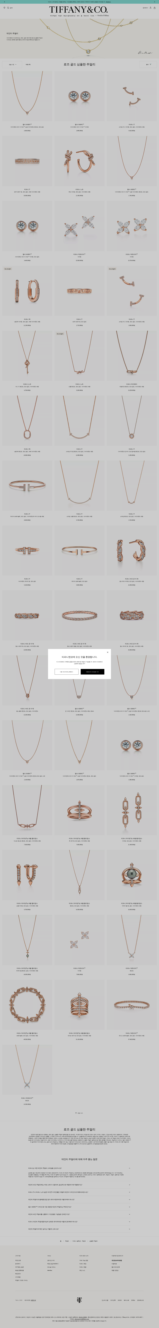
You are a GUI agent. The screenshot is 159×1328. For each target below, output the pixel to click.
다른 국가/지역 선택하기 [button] (66, 672)
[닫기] (108, 652)
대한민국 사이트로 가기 (92, 672)
